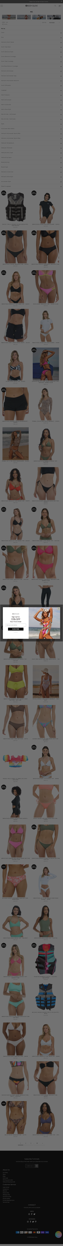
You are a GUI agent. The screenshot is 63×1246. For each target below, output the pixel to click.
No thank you (16, 632)
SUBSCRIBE (15, 629)
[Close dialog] (59, 609)
